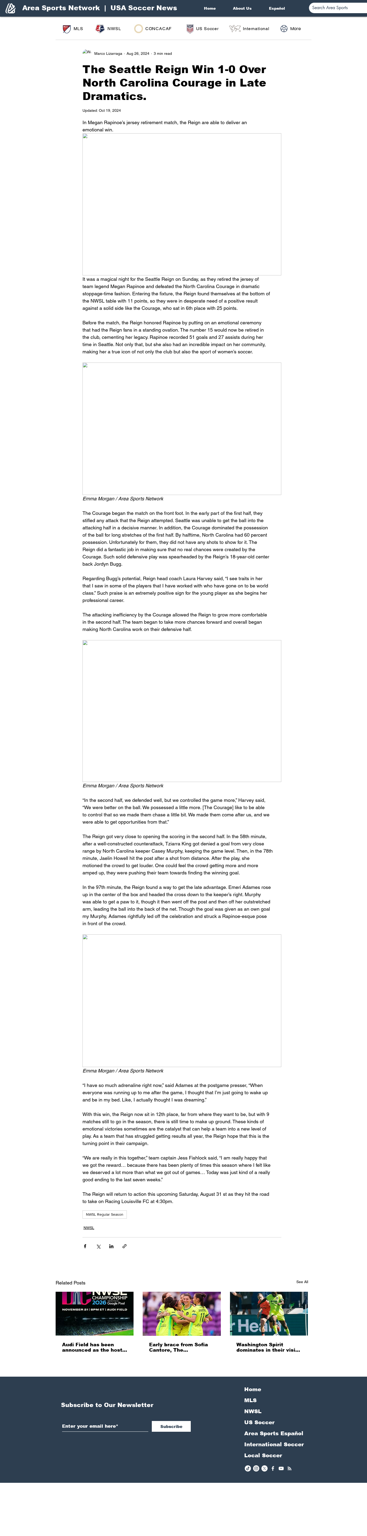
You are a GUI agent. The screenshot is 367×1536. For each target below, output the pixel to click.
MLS (250, 1400)
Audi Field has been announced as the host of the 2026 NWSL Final (93, 1347)
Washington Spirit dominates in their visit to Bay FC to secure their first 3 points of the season (268, 1347)
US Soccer (259, 1422)
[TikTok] (248, 1468)
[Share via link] (124, 1246)
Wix (225, 1533)
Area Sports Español (273, 1433)
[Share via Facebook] (85, 1246)
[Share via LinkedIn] (111, 1246)
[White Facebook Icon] (273, 1468)
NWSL (89, 1228)
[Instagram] (256, 1468)
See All (302, 1282)
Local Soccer (263, 1455)
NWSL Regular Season (104, 1214)
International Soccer (274, 1444)
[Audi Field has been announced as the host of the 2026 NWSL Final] (95, 1314)
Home (252, 1389)
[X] (264, 1468)
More (295, 29)
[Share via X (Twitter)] (98, 1246)
